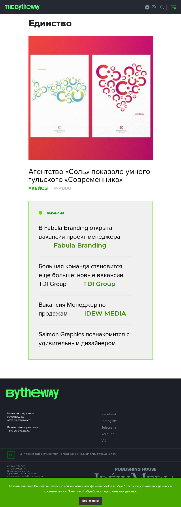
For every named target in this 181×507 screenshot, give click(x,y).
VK (104, 441)
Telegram (109, 427)
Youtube (108, 434)
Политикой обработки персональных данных (102, 491)
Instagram (109, 421)
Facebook (109, 414)
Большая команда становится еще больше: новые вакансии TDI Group (81, 275)
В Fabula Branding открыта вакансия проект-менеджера (79, 236)
